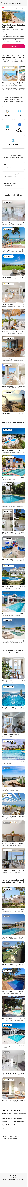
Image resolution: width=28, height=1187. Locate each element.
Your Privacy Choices (18, 1179)
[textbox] (7, 41)
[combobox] (13, 36)
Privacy (5, 1179)
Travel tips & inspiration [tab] (20, 1113)
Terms (10, 1179)
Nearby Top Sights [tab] (6, 1113)
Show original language (15, 3)
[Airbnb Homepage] (3, 8)
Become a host (19, 8)
